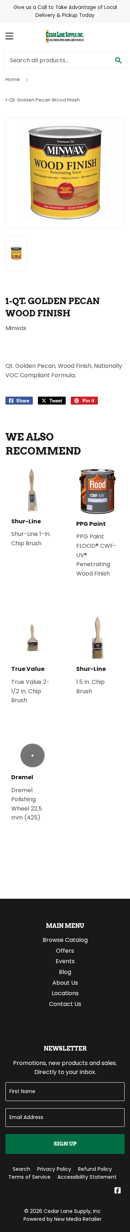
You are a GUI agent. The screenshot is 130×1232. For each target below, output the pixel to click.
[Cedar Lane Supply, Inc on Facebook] (117, 1191)
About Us (65, 983)
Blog (65, 972)
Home (12, 79)
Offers (65, 951)
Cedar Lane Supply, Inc (72, 1211)
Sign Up (65, 1144)
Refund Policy (95, 1169)
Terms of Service (29, 1177)
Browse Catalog (65, 940)
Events (65, 961)
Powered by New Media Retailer (62, 1219)
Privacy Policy (54, 1169)
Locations (65, 993)
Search (21, 1169)
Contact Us (65, 1004)
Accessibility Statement (87, 1177)
